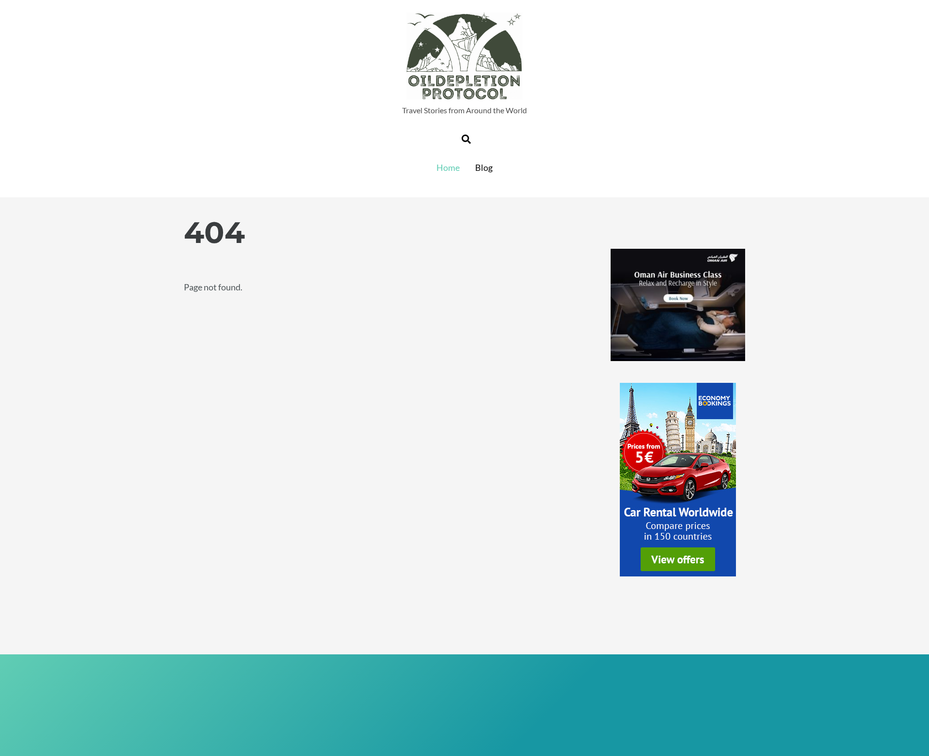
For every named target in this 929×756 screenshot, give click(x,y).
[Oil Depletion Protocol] (464, 94)
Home (448, 167)
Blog (484, 167)
